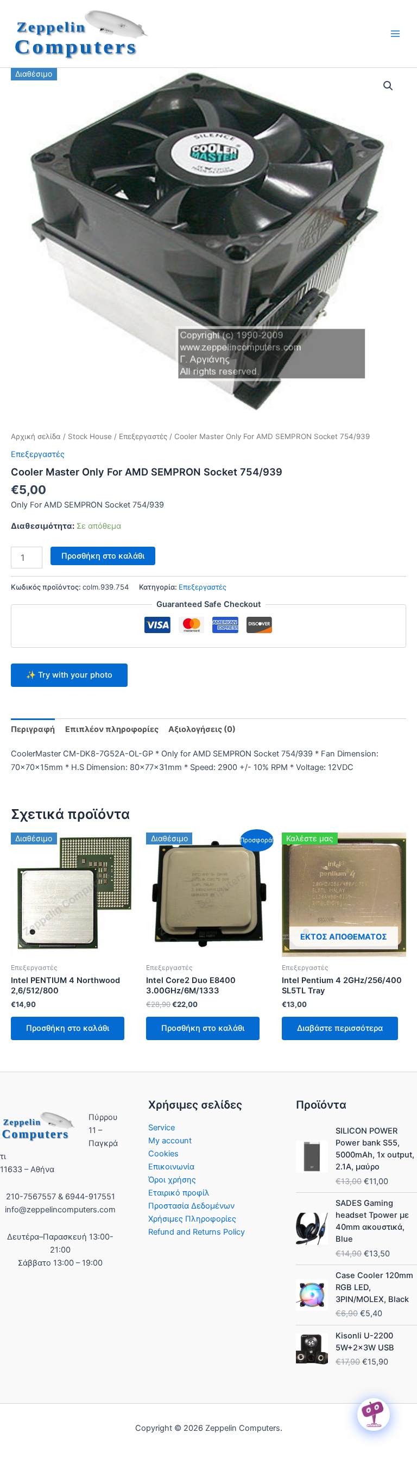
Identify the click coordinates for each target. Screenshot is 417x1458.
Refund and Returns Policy (196, 1232)
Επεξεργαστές (143, 436)
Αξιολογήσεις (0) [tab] (202, 729)
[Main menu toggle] (395, 34)
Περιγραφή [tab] (33, 729)
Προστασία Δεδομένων (191, 1206)
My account (170, 1141)
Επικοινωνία (171, 1167)
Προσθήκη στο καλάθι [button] (67, 1028)
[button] (388, 86)
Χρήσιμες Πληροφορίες (192, 1219)
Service (161, 1127)
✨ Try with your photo (69, 675)
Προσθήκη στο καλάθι (102, 556)
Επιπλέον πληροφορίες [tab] (112, 729)
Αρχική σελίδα (36, 436)
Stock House (90, 436)
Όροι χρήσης (172, 1180)
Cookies (163, 1154)
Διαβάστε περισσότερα (340, 1028)
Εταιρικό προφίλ (179, 1193)
